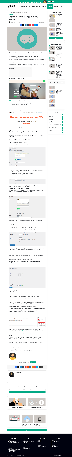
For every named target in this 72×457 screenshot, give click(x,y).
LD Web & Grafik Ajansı (57, 455)
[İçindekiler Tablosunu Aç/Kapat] (30, 68)
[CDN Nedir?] (40, 419)
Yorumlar (62, 82)
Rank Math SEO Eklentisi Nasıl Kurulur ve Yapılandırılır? (59, 33)
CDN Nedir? (36, 424)
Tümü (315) (56, 38)
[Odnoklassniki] (33, 367)
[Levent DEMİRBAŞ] (12, 6)
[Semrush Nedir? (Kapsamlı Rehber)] (52, 29)
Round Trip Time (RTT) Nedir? (26, 424)
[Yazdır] (42, 367)
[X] (23, 25)
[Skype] (35, 25)
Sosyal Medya (52, 122)
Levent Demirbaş (13, 22)
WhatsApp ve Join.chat (13, 69)
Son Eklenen (56, 82)
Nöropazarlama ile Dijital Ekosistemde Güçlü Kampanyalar (59, 47)
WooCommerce (23, 330)
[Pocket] (33, 25)
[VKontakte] (30, 367)
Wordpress (14, 12)
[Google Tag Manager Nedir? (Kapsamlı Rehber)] (52, 20)
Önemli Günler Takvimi (53, 127)
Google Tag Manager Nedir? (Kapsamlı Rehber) (59, 20)
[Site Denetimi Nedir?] (52, 16)
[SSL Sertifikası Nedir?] (14, 418)
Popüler (50, 82)
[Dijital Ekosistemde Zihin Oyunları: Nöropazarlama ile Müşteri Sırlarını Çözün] (52, 52)
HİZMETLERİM (55, 6)
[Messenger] (37, 25)
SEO (29, 6)
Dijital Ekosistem (52, 125)
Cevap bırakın (27, 430)
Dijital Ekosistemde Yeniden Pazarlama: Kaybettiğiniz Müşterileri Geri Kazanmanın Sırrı (59, 66)
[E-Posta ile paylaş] (40, 367)
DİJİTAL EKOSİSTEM (24, 6)
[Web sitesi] (15, 378)
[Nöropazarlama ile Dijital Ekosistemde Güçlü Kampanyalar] (52, 48)
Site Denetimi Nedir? (59, 14)
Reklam (51, 130)
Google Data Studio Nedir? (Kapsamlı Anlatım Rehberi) (59, 24)
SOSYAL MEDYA (35, 6)
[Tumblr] (28, 25)
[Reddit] (28, 367)
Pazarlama (51, 119)
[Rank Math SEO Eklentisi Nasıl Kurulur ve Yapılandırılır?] (52, 34)
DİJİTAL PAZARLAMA (42, 6)
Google (51, 121)
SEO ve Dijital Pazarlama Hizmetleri (55, 124)
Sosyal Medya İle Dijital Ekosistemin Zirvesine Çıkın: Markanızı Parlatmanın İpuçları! (59, 59)
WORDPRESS (50, 6)
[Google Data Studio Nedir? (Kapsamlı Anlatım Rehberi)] (52, 25)
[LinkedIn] (25, 25)
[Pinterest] (30, 25)
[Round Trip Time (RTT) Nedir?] (27, 419)
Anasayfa (11, 12)
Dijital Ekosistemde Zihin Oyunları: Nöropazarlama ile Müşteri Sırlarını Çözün (59, 53)
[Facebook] (21, 25)
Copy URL (33, 362)
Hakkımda (62, 455)
